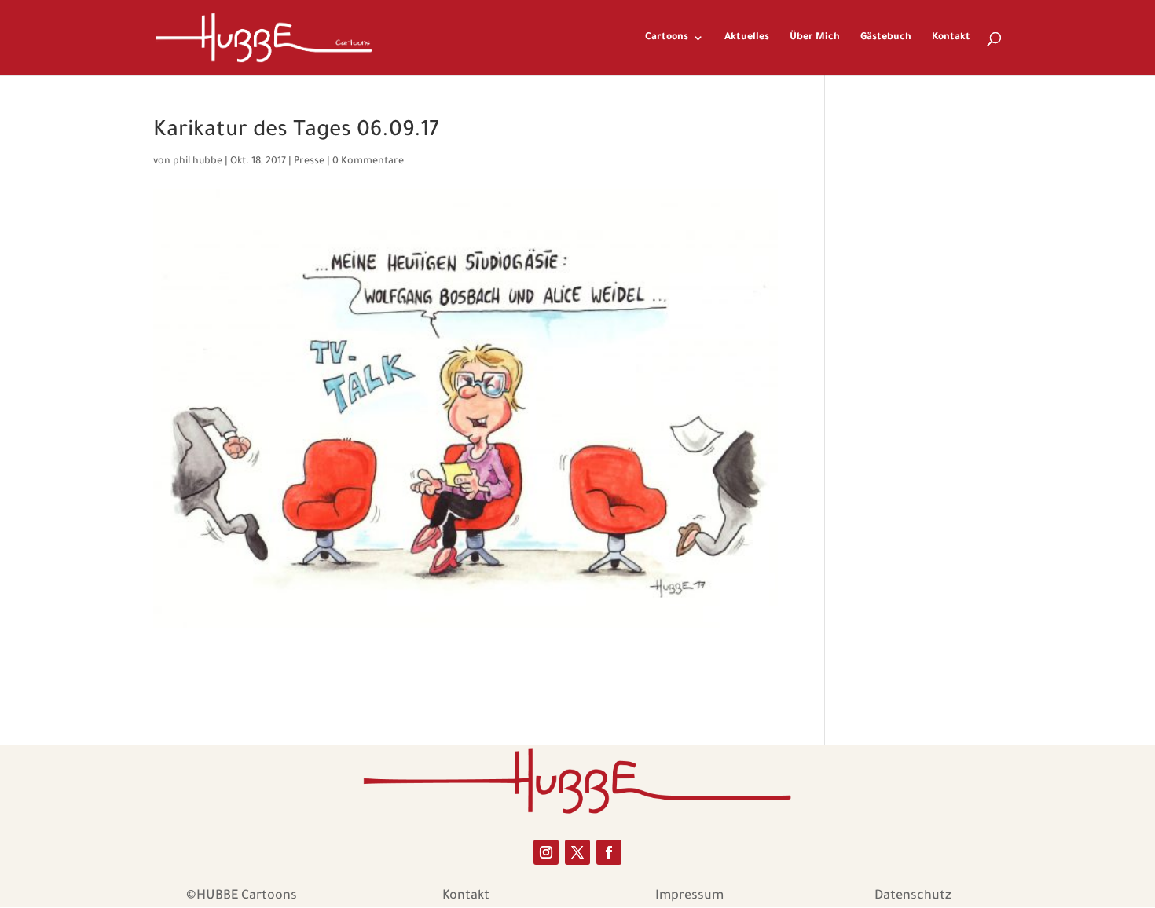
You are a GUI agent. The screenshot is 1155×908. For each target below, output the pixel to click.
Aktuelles (746, 37)
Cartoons (666, 37)
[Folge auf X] (577, 852)
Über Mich (815, 37)
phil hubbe (197, 161)
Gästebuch (885, 37)
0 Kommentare (368, 161)
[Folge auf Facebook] (609, 852)
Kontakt (951, 37)
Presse (309, 161)
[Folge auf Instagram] (546, 852)
